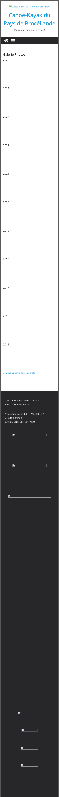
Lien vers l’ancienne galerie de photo (19, 373)
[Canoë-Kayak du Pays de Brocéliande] (6, 40)
